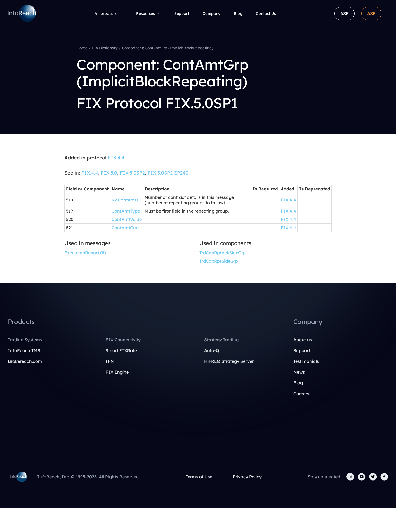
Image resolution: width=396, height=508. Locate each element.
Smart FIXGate (121, 350)
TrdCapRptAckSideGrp (222, 252)
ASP (344, 13)
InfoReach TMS (24, 350)
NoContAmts (125, 200)
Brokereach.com (25, 361)
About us (302, 339)
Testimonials (306, 361)
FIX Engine (117, 372)
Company (211, 13)
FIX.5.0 (109, 173)
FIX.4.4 (116, 158)
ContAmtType (126, 211)
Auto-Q (211, 350)
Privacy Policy (247, 476)
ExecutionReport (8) (85, 252)
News (299, 372)
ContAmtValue (127, 219)
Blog (238, 13)
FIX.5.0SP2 (132, 173)
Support (181, 13)
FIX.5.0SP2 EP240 (168, 173)
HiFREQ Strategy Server (229, 361)
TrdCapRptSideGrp (218, 261)
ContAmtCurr (125, 227)
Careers (301, 393)
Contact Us (266, 13)
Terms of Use (199, 476)
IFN (110, 361)
